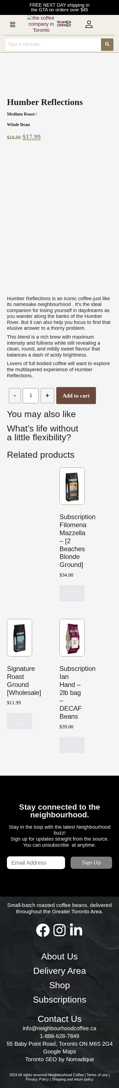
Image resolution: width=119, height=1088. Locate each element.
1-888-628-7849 (59, 1036)
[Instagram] (59, 930)
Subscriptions (59, 1000)
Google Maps (59, 1051)
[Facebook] (43, 930)
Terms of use (98, 1075)
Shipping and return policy (73, 1079)
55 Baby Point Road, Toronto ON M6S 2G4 (60, 1044)
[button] (12, 24)
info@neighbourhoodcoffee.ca (59, 1028)
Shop (59, 985)
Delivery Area (59, 971)
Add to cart (76, 396)
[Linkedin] (76, 930)
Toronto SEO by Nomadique (59, 1059)
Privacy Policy (38, 1079)
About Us (59, 956)
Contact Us (60, 1019)
